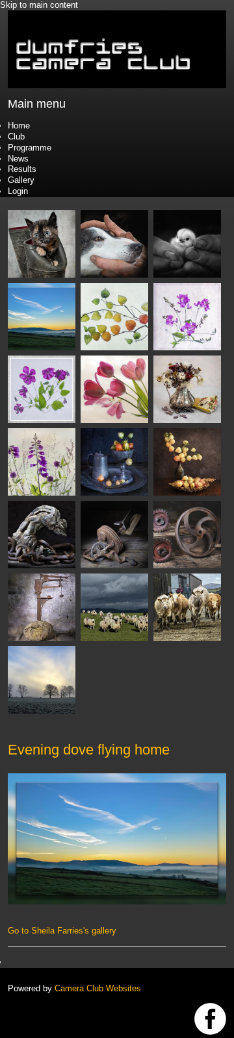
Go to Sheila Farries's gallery (62, 930)
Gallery (21, 180)
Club (16, 136)
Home (19, 125)
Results (22, 169)
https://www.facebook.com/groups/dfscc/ (210, 1019)
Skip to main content (39, 5)
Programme (29, 147)
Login (18, 191)
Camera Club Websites (98, 988)
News (18, 158)
